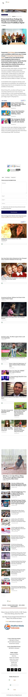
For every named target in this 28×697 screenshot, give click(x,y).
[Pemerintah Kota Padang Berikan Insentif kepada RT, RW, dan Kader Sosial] (5, 589)
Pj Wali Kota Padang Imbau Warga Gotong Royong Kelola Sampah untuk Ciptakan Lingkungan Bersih (18, 554)
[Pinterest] (13, 47)
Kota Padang (11, 52)
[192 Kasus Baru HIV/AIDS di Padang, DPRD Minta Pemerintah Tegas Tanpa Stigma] (5, 530)
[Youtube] (19, 669)
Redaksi (4, 25)
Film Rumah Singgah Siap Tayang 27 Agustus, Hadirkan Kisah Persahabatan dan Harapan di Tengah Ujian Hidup (18, 493)
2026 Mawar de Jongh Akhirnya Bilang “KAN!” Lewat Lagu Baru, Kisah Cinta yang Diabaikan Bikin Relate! (13, 477)
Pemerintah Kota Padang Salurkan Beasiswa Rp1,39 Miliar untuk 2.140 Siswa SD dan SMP (18, 579)
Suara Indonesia (14, 665)
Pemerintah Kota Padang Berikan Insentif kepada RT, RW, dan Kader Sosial (18, 588)
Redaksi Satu (14, 662)
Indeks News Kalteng (14, 657)
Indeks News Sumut (14, 659)
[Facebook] (7, 47)
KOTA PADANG (4, 14)
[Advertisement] (14, 149)
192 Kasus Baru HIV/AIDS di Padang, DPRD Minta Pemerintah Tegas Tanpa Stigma (18, 528)
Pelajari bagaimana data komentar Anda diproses (12, 217)
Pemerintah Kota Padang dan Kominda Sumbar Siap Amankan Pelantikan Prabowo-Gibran (18, 537)
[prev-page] (2, 595)
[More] (24, 444)
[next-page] (4, 595)
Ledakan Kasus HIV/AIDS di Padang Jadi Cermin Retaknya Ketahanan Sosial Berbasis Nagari (18, 520)
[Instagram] (8, 669)
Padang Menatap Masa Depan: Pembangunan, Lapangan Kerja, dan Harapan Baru (18, 512)
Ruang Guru (13, 177)
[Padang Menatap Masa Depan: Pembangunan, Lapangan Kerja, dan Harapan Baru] (5, 513)
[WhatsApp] (16, 47)
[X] (10, 47)
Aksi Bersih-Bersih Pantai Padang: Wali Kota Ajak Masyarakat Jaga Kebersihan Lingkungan (18, 562)
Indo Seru (14, 655)
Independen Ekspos (14, 654)
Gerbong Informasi (14, 660)
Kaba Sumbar (14, 664)
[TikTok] (12, 669)
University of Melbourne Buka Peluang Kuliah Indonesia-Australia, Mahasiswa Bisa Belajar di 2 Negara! (18, 484)
